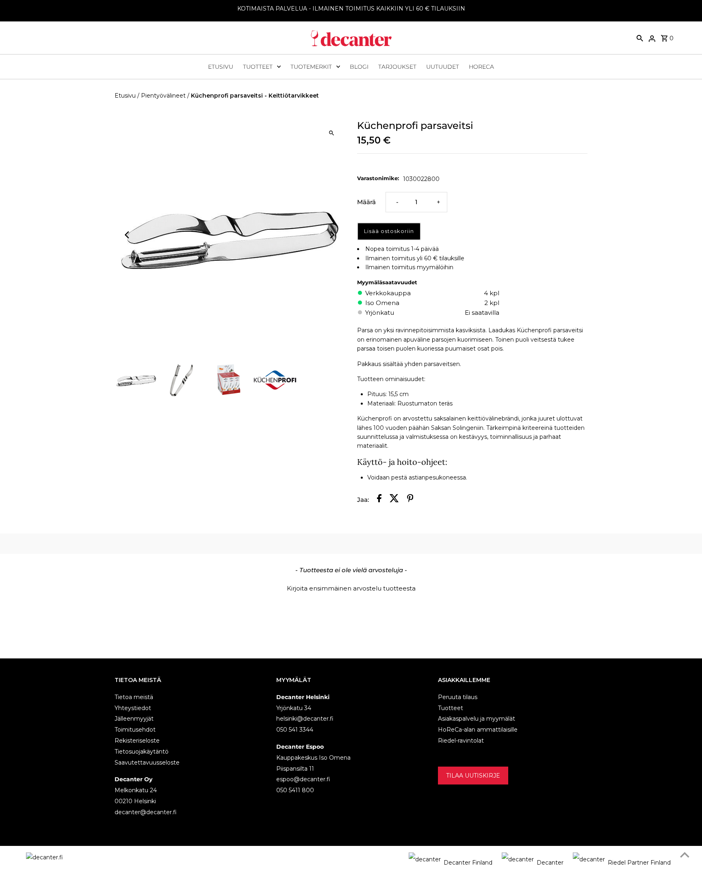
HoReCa (481, 66)
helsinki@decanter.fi (305, 718)
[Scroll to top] (685, 854)
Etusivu (220, 66)
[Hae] (640, 38)
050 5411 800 (295, 790)
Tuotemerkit (311, 66)
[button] (351, 587)
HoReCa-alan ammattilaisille (478, 729)
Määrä (366, 202)
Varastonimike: (378, 178)
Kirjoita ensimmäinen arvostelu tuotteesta (351, 588)
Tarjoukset (397, 66)
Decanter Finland (468, 862)
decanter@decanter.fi (146, 812)
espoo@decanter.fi (303, 779)
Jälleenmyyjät (134, 718)
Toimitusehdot (135, 729)
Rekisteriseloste (137, 740)
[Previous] (128, 235)
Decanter (550, 862)
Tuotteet (258, 66)
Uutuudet (442, 66)
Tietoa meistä (134, 697)
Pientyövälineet (163, 95)
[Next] (332, 235)
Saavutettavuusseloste (147, 762)
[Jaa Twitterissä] (394, 499)
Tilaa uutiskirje (473, 775)
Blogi (359, 66)
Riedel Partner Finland (639, 862)
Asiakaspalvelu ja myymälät (476, 718)
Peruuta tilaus (457, 697)
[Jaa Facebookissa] (379, 499)
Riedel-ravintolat (461, 740)
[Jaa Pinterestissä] (410, 499)
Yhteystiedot (133, 708)
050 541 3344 (294, 729)
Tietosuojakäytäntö (142, 751)
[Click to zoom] (332, 133)
